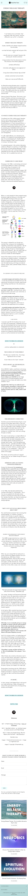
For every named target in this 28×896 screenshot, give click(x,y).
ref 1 (23, 299)
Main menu (4, 889)
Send (4, 788)
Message (3, 775)
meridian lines (5, 469)
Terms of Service (13, 793)
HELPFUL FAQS (14, 704)
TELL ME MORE (14, 825)
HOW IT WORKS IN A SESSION (14, 341)
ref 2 (2, 301)
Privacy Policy (4, 793)
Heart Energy (20, 730)
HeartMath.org (20, 591)
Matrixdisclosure (20, 734)
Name (2, 761)
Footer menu (5, 886)
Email (2, 768)
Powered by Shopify (14, 894)
